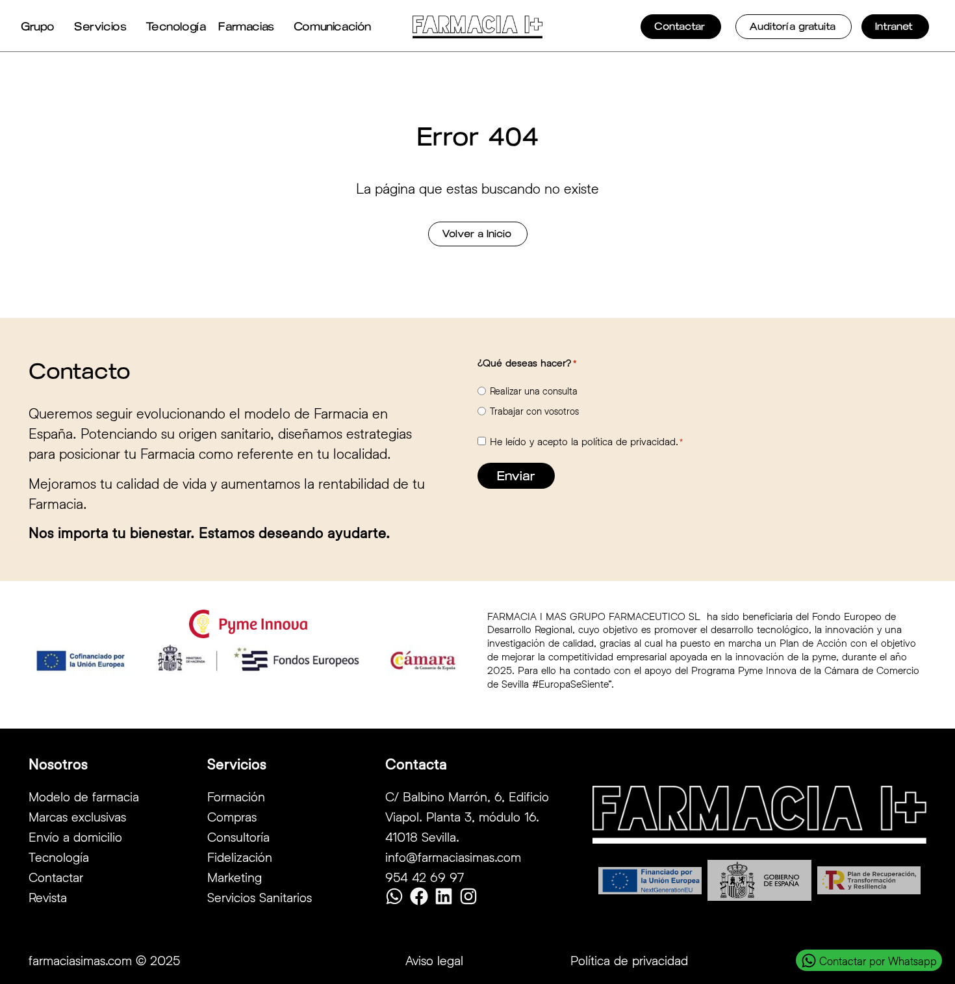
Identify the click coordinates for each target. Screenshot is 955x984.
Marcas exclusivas (77, 816)
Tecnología (175, 26)
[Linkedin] (444, 896)
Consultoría (238, 836)
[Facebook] (419, 896)
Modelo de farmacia (84, 796)
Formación (236, 796)
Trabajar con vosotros (534, 411)
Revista (48, 897)
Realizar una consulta (534, 391)
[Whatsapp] (394, 896)
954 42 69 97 (424, 877)
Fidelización (239, 856)
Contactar (56, 877)
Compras (232, 816)
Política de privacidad (629, 960)
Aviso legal (434, 960)
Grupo (38, 26)
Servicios (100, 26)
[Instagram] (468, 896)
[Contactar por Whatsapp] (809, 960)
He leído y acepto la (586, 441)
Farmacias (246, 26)
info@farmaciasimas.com (453, 856)
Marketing (234, 877)
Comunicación (332, 26)
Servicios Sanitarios (259, 897)
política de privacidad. (629, 441)
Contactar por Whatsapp (878, 961)
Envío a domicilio (75, 836)
